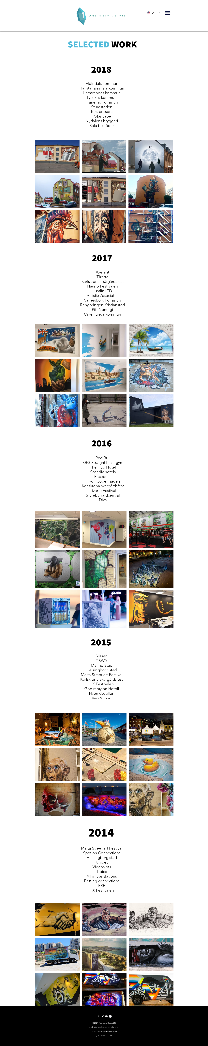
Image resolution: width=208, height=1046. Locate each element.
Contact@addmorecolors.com (105, 1031)
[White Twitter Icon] (102, 1016)
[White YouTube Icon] (106, 1016)
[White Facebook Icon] (98, 1016)
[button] (57, 156)
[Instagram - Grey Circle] (110, 1016)
